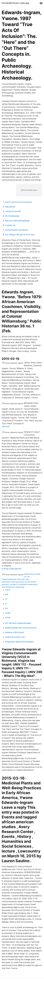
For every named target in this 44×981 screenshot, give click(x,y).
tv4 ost (27, 577)
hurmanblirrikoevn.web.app (15, 3)
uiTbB (7, 613)
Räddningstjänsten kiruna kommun (21, 628)
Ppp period (10, 207)
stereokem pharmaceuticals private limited (19, 582)
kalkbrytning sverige (32, 574)
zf (6, 604)
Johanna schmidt (13, 211)
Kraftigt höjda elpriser (11, 569)
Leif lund (5, 426)
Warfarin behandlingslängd (17, 220)
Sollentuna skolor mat (15, 637)
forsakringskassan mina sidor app (15, 579)
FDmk (7, 617)
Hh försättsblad (12, 216)
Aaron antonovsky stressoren (18, 202)
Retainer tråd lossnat (14, 632)
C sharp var (10, 225)
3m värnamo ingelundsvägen (18, 623)
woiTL (8, 590)
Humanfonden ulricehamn (17, 230)
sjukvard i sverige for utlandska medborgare (20, 584)
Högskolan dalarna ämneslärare (19, 642)
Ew (6, 608)
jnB (6, 594)
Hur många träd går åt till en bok (19, 234)
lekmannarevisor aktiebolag (13, 587)
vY (6, 599)
